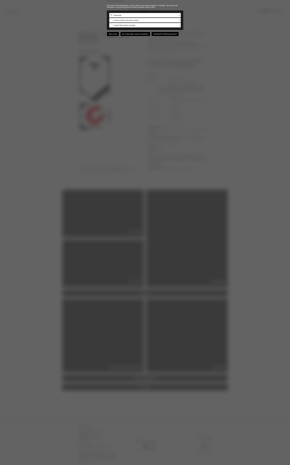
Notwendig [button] (117, 15)
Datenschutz (124, 37)
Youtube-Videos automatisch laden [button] (126, 20)
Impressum (111, 37)
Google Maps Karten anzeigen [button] (124, 25)
